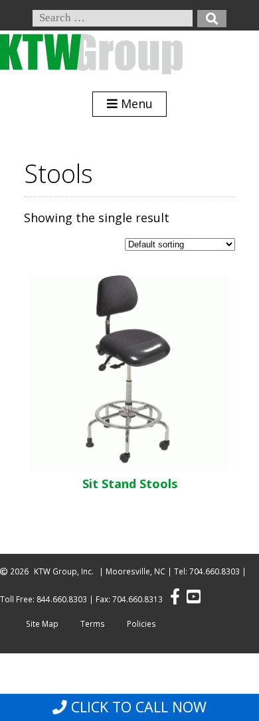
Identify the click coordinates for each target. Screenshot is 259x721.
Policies (141, 623)
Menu (135, 103)
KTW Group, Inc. (64, 571)
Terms (92, 623)
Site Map (42, 623)
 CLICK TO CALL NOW (129, 707)
